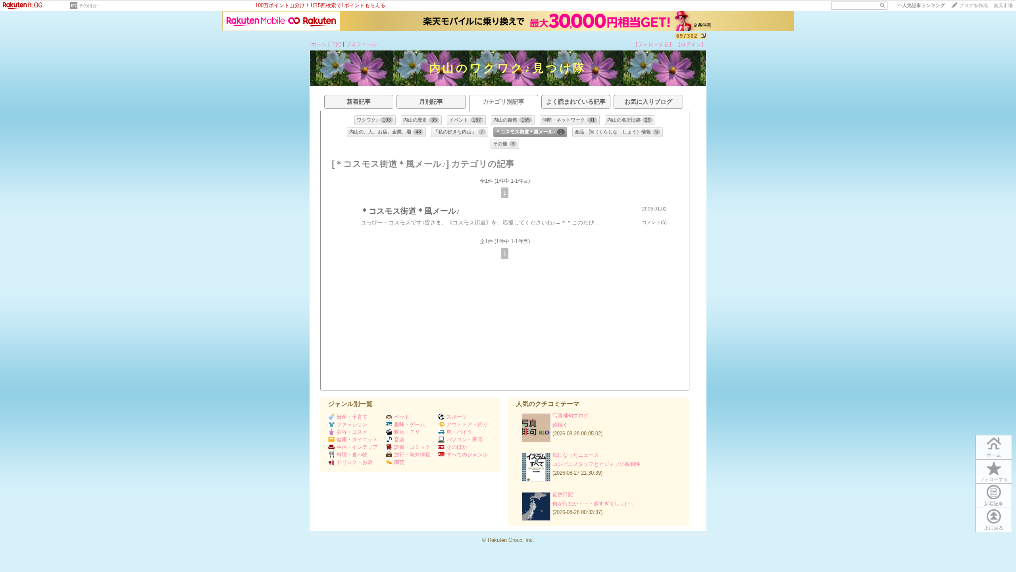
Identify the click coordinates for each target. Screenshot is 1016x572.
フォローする (993, 479)
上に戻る (993, 528)
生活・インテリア (357, 447)
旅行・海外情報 (412, 455)
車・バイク (459, 432)
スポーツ (456, 417)
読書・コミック (412, 447)
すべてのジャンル (467, 455)
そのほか (88, 5)
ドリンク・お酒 (355, 462)
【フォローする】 (653, 44)
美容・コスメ (352, 432)
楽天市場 (1003, 5)
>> (921, 5)
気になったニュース (575, 455)
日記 (336, 44)
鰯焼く (560, 425)
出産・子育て (352, 417)
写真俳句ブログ (570, 416)
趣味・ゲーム (409, 424)
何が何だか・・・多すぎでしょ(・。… (597, 503)
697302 (687, 36)
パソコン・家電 (464, 440)
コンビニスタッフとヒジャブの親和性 (596, 464)
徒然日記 (562, 494)
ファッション (352, 424)
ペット (402, 417)
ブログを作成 (973, 5)
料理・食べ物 (352, 455)
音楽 (399, 440)
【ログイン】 (690, 44)
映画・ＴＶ (407, 432)
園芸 (399, 462)
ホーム (319, 44)
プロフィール (361, 44)
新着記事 (993, 503)
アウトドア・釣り (467, 424)
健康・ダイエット (357, 440)
